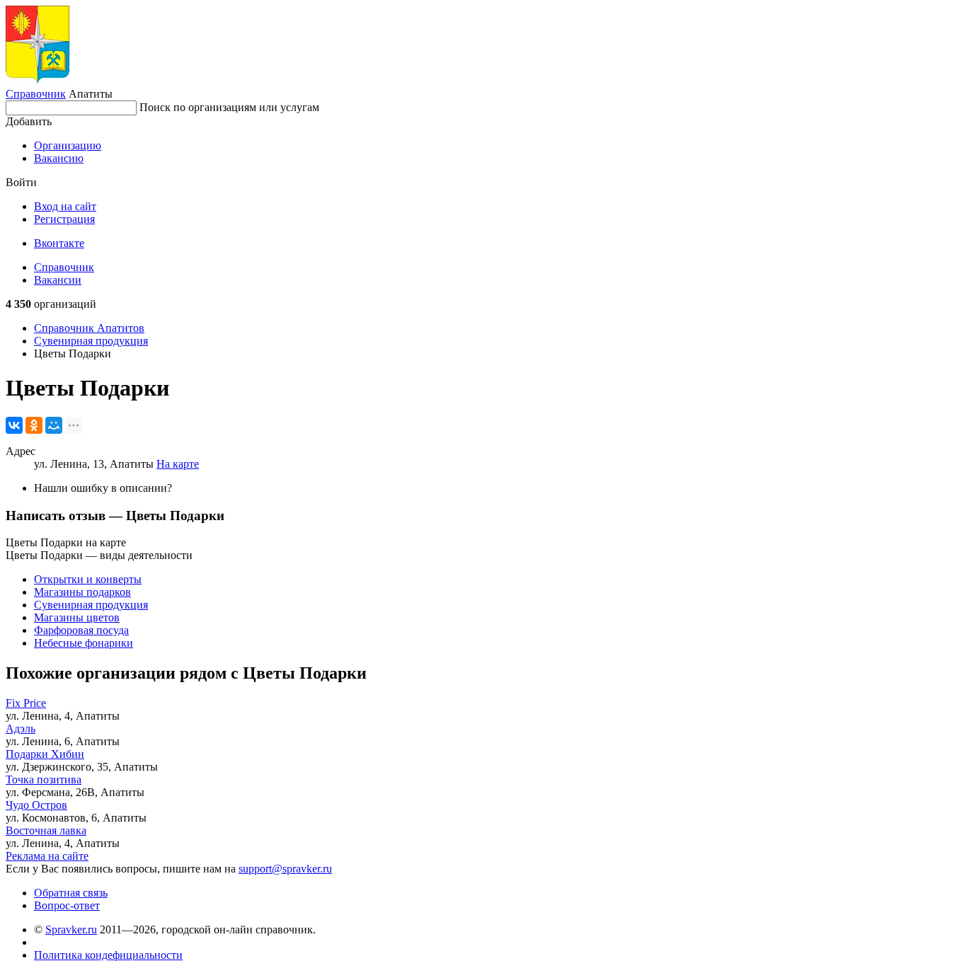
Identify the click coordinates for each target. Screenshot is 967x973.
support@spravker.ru (285, 869)
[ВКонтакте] (14, 425)
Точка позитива (43, 779)
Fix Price (26, 703)
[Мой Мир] (53, 425)
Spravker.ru (71, 929)
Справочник (36, 94)
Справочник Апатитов (89, 328)
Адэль (20, 728)
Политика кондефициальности (108, 955)
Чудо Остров (36, 805)
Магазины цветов (77, 617)
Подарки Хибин (45, 754)
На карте (177, 464)
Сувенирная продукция (91, 341)
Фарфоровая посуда (81, 630)
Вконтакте (59, 243)
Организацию (67, 145)
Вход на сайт (65, 206)
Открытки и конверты (88, 579)
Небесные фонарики (83, 643)
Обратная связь (71, 893)
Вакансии (57, 280)
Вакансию (59, 158)
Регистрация (64, 219)
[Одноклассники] (33, 425)
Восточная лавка (46, 830)
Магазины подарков (82, 592)
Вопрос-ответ (67, 905)
